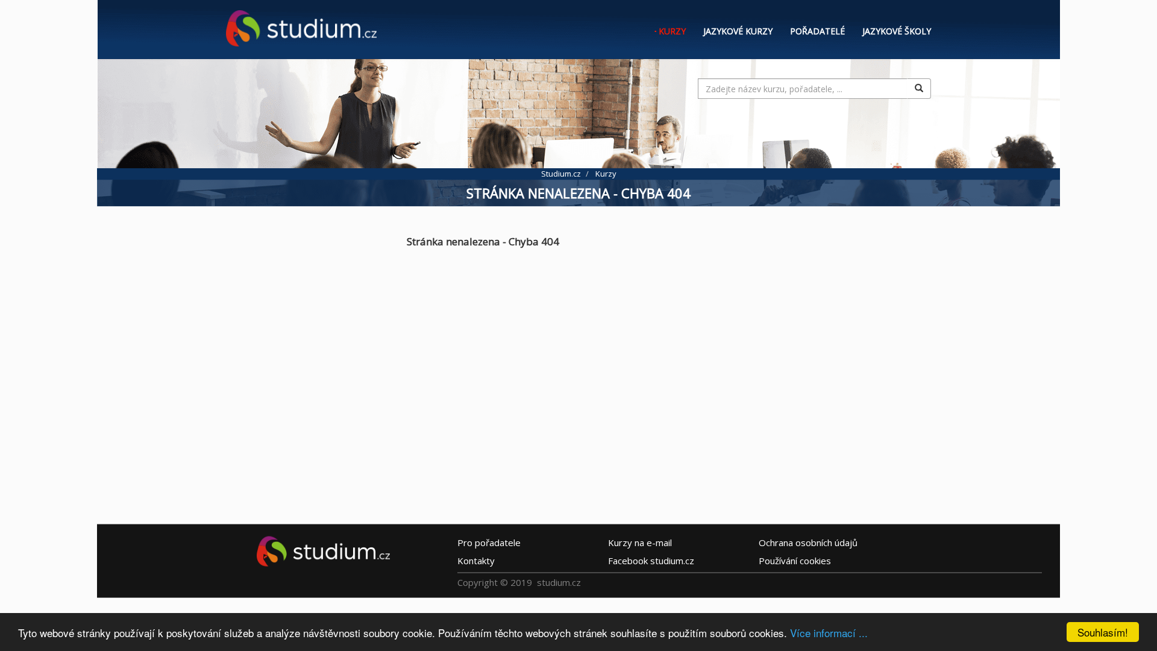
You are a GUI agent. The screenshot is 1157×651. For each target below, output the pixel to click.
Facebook (651, 561)
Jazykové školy (896, 31)
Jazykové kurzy (738, 31)
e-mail (640, 542)
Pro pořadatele (489, 542)
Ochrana (808, 542)
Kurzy (672, 31)
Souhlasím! (1102, 632)
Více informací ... (829, 632)
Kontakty (476, 561)
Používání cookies (795, 561)
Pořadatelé (817, 31)
